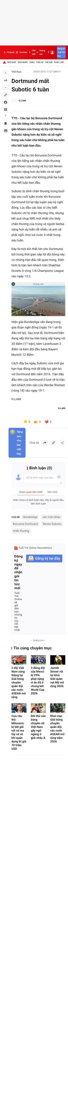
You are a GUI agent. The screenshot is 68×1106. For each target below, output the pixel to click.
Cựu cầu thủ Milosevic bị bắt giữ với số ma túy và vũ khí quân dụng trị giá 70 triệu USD (18, 732)
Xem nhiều (23, 62)
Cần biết (34, 52)
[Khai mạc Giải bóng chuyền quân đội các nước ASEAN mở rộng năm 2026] (57, 708)
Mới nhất (12, 62)
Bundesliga (30, 517)
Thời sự (39, 62)
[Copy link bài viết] (53, 443)
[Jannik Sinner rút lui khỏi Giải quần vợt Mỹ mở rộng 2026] (57, 660)
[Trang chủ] (4, 62)
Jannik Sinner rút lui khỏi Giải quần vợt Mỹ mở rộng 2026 (57, 677)
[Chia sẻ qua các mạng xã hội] (62, 443)
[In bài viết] (6, 131)
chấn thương (21, 531)
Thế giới (49, 62)
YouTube (23, 52)
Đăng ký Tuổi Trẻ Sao (61, 52)
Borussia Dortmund (25, 524)
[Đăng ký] (44, 558)
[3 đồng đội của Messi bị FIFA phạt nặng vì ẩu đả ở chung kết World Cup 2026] (38, 660)
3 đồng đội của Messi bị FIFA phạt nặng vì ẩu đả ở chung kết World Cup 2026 (38, 680)
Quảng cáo (42, 52)
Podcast (10, 52)
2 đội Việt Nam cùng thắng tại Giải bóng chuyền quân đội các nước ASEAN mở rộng (18, 682)
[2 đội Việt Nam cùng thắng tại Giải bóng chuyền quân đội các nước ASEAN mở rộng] (18, 660)
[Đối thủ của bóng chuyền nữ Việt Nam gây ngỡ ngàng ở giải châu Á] (38, 708)
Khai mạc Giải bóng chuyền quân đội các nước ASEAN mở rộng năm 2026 (57, 728)
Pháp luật (59, 62)
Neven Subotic (52, 524)
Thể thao (16, 71)
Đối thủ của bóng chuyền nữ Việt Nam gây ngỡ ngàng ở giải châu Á (38, 727)
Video (32, 62)
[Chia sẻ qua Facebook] (45, 443)
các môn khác (51, 517)
